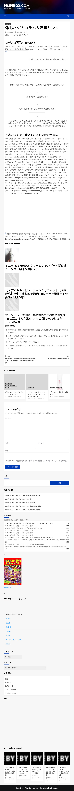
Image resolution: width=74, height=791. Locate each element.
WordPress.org (10, 693)
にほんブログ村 (44, 175)
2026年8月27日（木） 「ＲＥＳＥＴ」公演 (18, 499)
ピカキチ (31, 399)
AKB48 (8, 619)
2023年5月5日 (20, 32)
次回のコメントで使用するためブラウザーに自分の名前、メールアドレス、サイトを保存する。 (37, 461)
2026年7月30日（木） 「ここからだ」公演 (19, 530)
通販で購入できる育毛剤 (34, 154)
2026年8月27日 (37, 777)
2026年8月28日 (23, 775)
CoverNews (44, 788)
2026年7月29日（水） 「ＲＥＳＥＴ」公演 (19, 526)
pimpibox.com (16, 5)
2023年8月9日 (61, 396)
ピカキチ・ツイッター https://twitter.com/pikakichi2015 (40, 180)
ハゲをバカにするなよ (34, 162)
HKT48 (8, 631)
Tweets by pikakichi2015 (15, 157)
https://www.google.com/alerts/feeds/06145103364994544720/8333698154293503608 (37, 239)
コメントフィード (10, 689)
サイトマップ (10, 172)
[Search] (68, 16)
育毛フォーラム (21, 165)
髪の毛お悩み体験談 (59, 162)
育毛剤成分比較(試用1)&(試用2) (58, 357)
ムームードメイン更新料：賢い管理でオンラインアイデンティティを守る (29, 524)
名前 (7, 443)
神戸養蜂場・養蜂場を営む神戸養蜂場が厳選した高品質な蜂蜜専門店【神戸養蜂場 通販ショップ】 (21, 359)
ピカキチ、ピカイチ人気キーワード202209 (23, 342)
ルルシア (53, 387)
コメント (9, 418)
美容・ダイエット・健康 (11, 385)
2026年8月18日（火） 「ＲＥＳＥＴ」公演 (19, 535)
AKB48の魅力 (8, 587)
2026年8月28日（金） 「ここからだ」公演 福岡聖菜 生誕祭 (23, 495)
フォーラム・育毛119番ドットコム (38, 172)
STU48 (8, 644)
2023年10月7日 (16, 396)
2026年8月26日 (50, 779)
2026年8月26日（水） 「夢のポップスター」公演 (20, 502)
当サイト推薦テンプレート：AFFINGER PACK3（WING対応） (28, 236)
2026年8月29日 (10, 779)
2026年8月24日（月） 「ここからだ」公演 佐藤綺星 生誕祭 (23, 510)
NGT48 (8, 635)
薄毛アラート (57, 234)
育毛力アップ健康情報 (20, 175)
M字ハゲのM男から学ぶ (34, 159)
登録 (6, 679)
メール (41, 443)
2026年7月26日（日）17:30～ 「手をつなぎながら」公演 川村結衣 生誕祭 (29, 537)
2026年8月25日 (64, 779)
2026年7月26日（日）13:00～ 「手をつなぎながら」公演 (23, 528)
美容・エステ (9, 383)
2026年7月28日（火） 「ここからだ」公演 (19, 533)
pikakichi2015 (10, 32)
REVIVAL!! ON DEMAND (14, 640)
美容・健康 (8, 24)
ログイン (8, 682)
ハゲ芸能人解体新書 (42, 167)
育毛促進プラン (53, 157)
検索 (5, 476)
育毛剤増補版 (34, 175)
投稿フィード (9, 686)
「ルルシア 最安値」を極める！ (59, 393)
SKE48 (8, 623)
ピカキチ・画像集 (55, 191)
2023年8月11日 (38, 399)
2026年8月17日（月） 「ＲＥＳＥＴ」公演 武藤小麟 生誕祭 (24, 544)
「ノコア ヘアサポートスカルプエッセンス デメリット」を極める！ (36, 394)
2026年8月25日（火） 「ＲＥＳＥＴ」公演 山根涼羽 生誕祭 (23, 506)
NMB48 (8, 627)
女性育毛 (55, 159)
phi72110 (9, 396)
